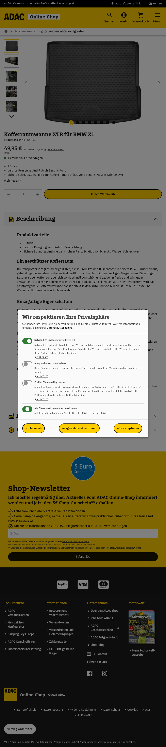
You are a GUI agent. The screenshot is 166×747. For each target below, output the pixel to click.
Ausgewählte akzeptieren (79, 428)
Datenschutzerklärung (59, 327)
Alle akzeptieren (128, 428)
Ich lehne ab (34, 428)
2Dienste (41, 376)
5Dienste (41, 357)
